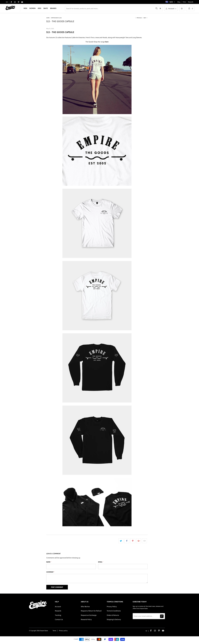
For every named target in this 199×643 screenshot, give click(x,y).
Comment (50, 572)
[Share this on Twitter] (121, 540)
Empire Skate (44, 630)
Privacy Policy (112, 606)
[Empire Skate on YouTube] (22, 2)
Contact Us (59, 619)
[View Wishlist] (182, 8)
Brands (53, 8)
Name (48, 562)
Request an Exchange (89, 615)
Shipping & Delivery (114, 619)
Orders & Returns (113, 615)
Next (144, 17)
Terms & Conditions (114, 611)
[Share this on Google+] (138, 540)
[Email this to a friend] (144, 540)
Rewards (190, 2)
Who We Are (85, 606)
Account (58, 606)
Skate (45, 8)
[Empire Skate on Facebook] (11, 2)
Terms (54, 630)
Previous (139, 17)
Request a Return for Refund (91, 611)
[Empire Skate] (10, 7)
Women (32, 8)
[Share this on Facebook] (126, 540)
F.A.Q (184, 2)
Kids (39, 8)
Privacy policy (63, 630)
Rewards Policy (86, 619)
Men (25, 8)
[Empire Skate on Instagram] (15, 2)
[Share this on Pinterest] (132, 540)
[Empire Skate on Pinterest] (19, 2)
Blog (178, 2)
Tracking (58, 615)
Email (100, 562)
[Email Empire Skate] (7, 2)
